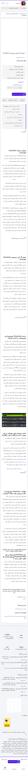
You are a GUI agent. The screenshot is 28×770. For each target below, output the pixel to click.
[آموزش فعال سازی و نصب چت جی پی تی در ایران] (14, 669)
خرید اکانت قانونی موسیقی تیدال (14, 468)
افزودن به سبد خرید (17, 94)
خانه (25, 13)
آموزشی (21, 13)
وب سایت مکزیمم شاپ (20, 461)
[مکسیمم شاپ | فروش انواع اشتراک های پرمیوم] (21, 3)
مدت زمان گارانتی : (17, 84)
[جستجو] (2, 8)
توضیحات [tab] (22, 100)
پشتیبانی (16, 125)
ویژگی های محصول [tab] (13, 100)
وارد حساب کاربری (11, 616)
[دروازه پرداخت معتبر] (7, 722)
